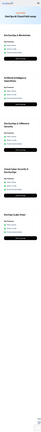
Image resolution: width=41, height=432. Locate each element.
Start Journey (20, 59)
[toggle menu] (38, 3)
